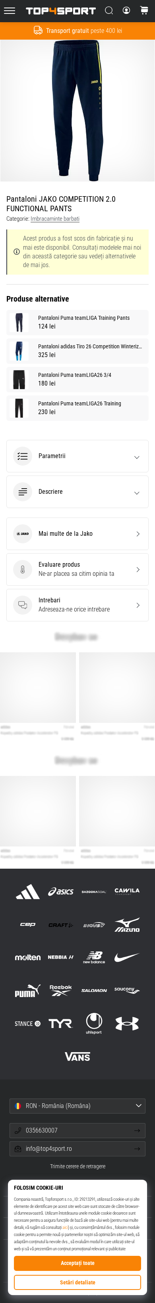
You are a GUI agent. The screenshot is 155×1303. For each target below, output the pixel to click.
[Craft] (61, 924)
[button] (77, 456)
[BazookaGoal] (94, 891)
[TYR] (61, 1023)
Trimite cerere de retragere (77, 1166)
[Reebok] (61, 990)
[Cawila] (126, 891)
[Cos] (144, 11)
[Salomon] (94, 990)
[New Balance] (94, 957)
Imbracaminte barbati (55, 218)
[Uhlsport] (94, 1023)
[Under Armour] (126, 1023)
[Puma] (28, 990)
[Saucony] (126, 990)
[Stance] (28, 1023)
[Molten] (28, 957)
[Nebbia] (61, 957)
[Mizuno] (126, 924)
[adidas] (28, 891)
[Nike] (126, 957)
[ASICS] (61, 891)
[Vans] (77, 1056)
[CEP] (28, 924)
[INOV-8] (94, 924)
